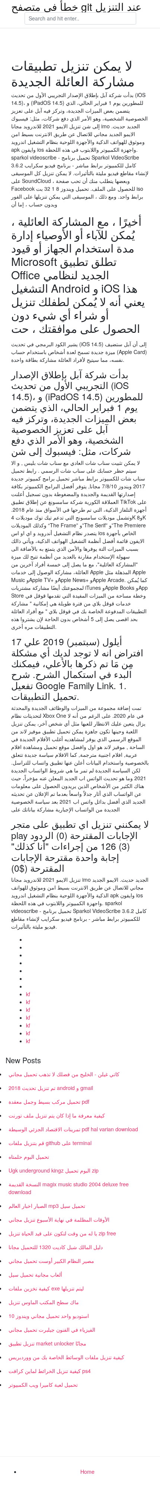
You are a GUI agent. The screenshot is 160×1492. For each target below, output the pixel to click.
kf (28, 994)
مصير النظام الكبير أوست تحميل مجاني (51, 1260)
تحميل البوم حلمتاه (29, 1156)
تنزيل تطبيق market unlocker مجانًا (47, 1343)
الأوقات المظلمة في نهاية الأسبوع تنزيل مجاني (59, 1219)
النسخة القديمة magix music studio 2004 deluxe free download (69, 1188)
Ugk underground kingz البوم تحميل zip (54, 1170)
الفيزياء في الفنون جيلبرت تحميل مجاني (52, 1329)
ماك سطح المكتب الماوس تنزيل (44, 1302)
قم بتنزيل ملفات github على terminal (50, 1143)
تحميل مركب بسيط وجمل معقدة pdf (49, 1101)
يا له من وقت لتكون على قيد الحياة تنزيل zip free (62, 1233)
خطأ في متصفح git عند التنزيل (76, 6)
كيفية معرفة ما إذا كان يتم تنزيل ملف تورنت (57, 1115)
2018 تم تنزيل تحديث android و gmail (51, 1087)
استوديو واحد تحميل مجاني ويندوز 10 (49, 1315)
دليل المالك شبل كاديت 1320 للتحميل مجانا (56, 1247)
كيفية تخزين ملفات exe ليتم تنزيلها (46, 1288)
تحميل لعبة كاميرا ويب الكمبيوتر (43, 1384)
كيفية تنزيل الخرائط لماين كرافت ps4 (50, 1370)
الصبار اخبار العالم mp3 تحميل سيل (47, 1205)
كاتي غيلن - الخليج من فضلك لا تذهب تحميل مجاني (64, 1074)
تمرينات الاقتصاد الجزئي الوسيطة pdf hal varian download (73, 1129)
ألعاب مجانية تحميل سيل (35, 1274)
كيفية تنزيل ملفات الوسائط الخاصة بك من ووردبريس (66, 1357)
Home (87, 1471)
